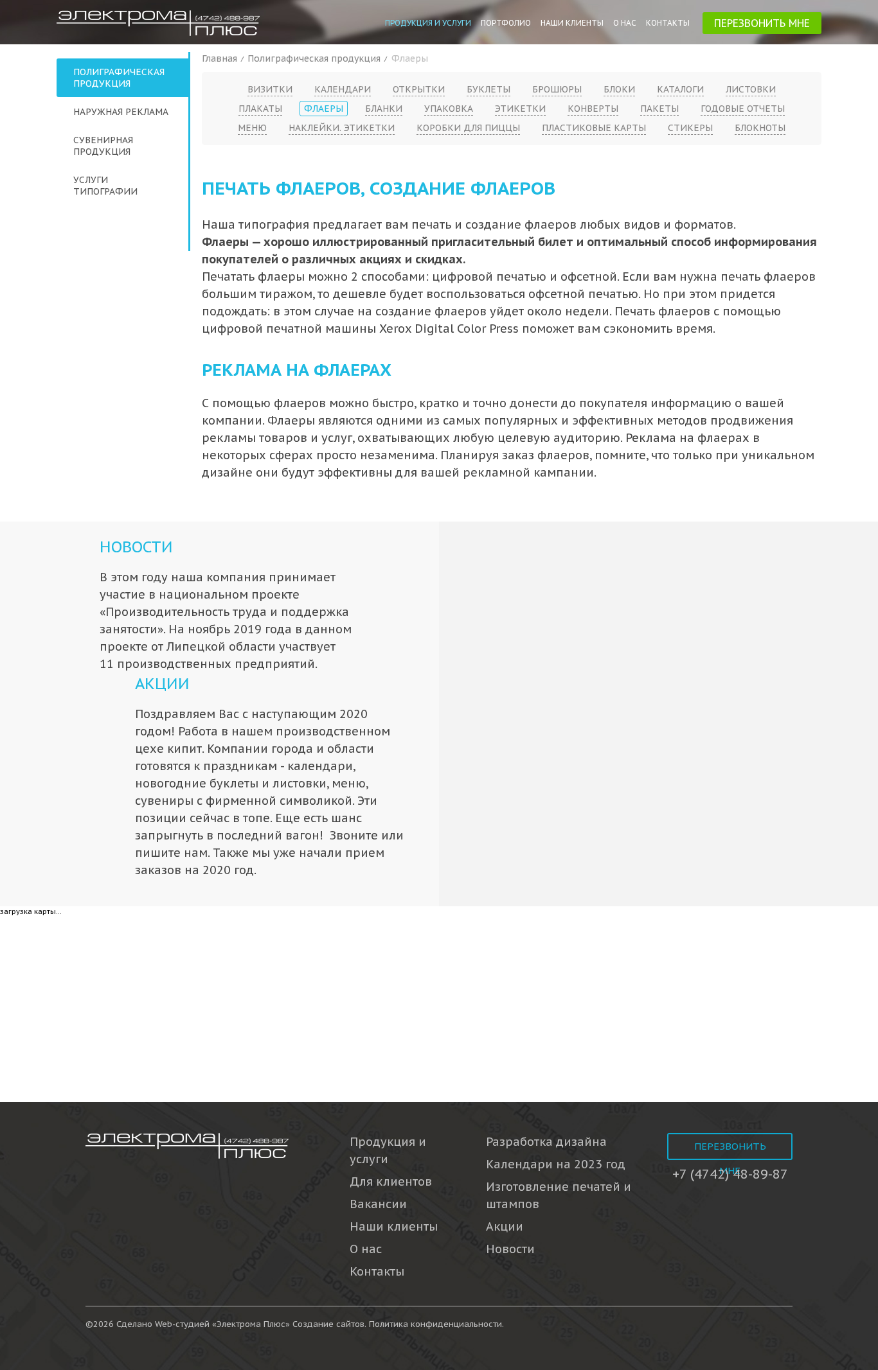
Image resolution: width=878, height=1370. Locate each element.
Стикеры (690, 128)
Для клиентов (391, 1181)
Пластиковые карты (594, 128)
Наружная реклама (120, 112)
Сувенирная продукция (103, 145)
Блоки (619, 89)
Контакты (668, 23)
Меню (252, 128)
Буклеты (488, 89)
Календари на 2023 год (555, 1164)
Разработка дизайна (546, 1141)
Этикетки (520, 108)
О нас (624, 23)
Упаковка (448, 108)
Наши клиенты (572, 23)
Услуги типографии (105, 185)
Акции (162, 684)
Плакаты (260, 108)
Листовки (751, 89)
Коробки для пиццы (468, 128)
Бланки (383, 108)
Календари (342, 89)
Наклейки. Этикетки (342, 128)
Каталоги (680, 89)
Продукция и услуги (428, 23)
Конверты (593, 108)
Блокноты (760, 128)
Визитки (269, 89)
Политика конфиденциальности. (436, 1324)
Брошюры (557, 89)
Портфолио (506, 23)
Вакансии (378, 1204)
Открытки (419, 89)
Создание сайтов (328, 1324)
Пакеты (659, 108)
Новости (136, 547)
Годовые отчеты (743, 108)
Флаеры (323, 108)
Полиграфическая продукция (119, 77)
